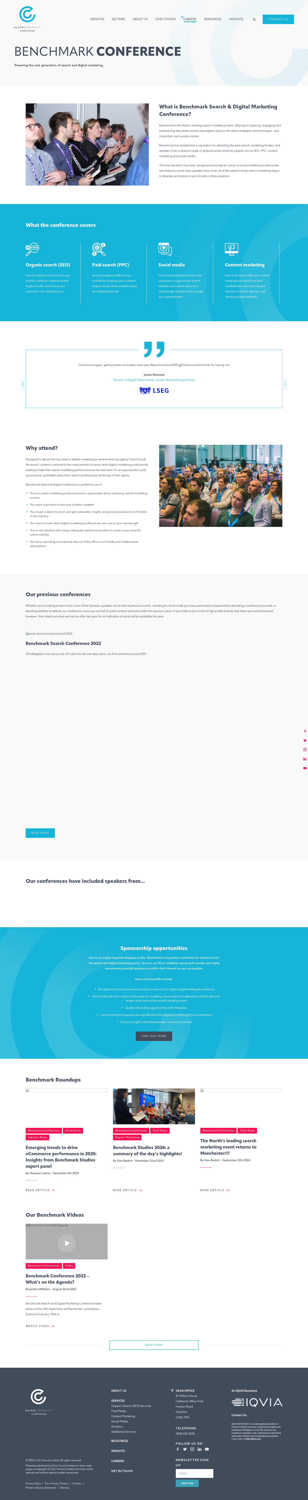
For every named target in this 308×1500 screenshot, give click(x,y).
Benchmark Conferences (44, 1130)
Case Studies (165, 19)
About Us (140, 19)
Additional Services (123, 1431)
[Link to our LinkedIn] (199, 1449)
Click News (160, 1130)
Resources (213, 19)
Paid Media (118, 1411)
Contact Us (278, 19)
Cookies (76, 1483)
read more (40, 833)
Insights (236, 19)
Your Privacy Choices (56, 1483)
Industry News (37, 1137)
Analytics (117, 1426)
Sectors (118, 19)
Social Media (119, 1421)
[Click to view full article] (67, 1108)
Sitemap (64, 1487)
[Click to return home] (27, 19)
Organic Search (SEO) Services (131, 1406)
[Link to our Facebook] (177, 1449)
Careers (190, 19)
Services (97, 19)
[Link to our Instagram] (192, 1449)
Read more (154, 1345)
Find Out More (154, 1036)
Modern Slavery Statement (41, 1487)
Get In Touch (122, 1471)
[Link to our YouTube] (207, 1449)
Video (69, 1265)
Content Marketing (123, 1416)
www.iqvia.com (253, 1439)
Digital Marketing (127, 1137)
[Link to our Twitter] (185, 1449)
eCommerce (73, 1130)
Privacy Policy (33, 1483)
